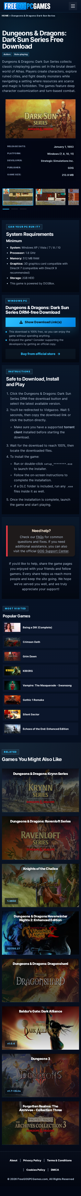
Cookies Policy (35, 1169)
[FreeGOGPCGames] (27, 6)
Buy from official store (38, 354)
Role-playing (21, 54)
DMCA (55, 1169)
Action (7, 54)
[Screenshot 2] (50, 197)
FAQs (40, 537)
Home (5, 15)
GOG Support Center (52, 551)
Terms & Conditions (59, 1160)
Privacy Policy (32, 1160)
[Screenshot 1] (18, 197)
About (13, 1160)
